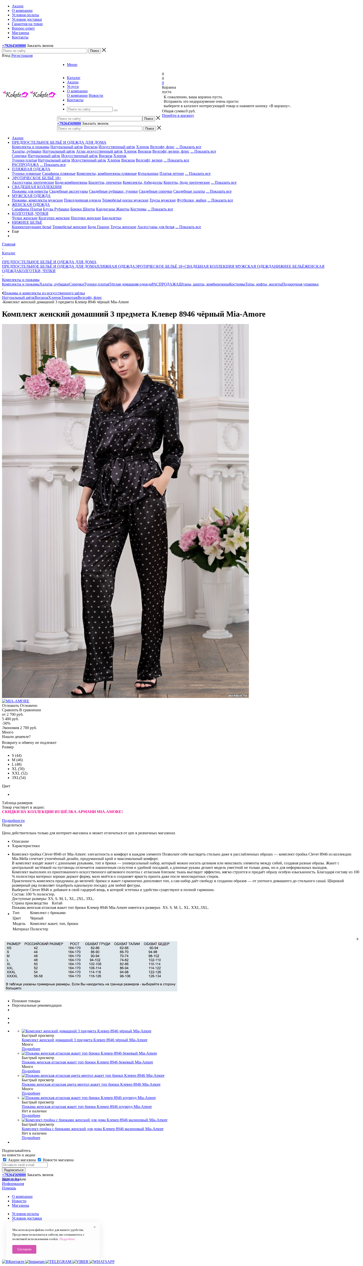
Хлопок (142, 147)
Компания (10, 1179)
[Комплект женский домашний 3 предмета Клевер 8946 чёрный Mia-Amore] (125, 696)
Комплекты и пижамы (30, 147)
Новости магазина (58, 1160)
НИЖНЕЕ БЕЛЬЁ (289, 266)
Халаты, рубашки (26, 151)
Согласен (24, 1249)
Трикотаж (69, 297)
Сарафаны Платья (27, 209)
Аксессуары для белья (155, 227)
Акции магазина (22, 1160)
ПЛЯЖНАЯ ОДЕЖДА (116, 266)
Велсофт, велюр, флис (170, 151)
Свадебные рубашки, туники (113, 191)
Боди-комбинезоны (71, 182)
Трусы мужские (162, 200)
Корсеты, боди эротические (186, 182)
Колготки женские (54, 218)
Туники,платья (24, 160)
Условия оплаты (25, 1214)
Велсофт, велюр (149, 160)
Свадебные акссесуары (68, 191)
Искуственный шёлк (88, 160)
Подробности (13, 820)
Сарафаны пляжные (59, 173)
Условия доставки (27, 1218)
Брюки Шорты (82, 209)
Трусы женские (123, 227)
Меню (72, 64)
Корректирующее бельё (31, 227)
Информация (13, 1184)
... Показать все (188, 147)
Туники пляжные (26, 173)
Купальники (148, 173)
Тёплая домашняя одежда (130, 284)
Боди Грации (98, 227)
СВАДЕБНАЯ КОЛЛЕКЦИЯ (209, 266)
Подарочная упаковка (300, 284)
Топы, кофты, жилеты (263, 284)
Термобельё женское (69, 227)
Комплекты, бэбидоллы (142, 182)
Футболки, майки (191, 200)
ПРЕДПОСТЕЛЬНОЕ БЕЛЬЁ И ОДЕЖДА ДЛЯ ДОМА (49, 266)
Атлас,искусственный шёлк (99, 151)
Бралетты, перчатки (105, 182)
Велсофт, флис (162, 147)
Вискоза (91, 147)
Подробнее (31, 1049)
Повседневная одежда (82, 200)
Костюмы (138, 209)
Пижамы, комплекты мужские (37, 200)
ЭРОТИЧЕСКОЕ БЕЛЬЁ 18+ (159, 266)
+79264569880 (14, 45)
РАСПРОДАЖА (25, 165)
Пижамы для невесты (30, 191)
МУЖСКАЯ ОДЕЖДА (254, 266)
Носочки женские (86, 218)
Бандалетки (111, 218)
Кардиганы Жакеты (112, 209)
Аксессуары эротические (33, 182)
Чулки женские (25, 218)
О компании (77, 95)
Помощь (9, 1188)
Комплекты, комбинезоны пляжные (107, 173)
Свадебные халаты (189, 191)
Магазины (20, 1205)
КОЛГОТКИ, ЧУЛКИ (37, 271)
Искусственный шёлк (117, 147)
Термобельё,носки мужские (125, 200)
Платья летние (172, 173)
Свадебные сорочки (155, 191)
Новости (96, 95)
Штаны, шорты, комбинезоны (204, 284)
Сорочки (19, 156)
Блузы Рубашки (56, 209)
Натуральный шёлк (66, 147)
